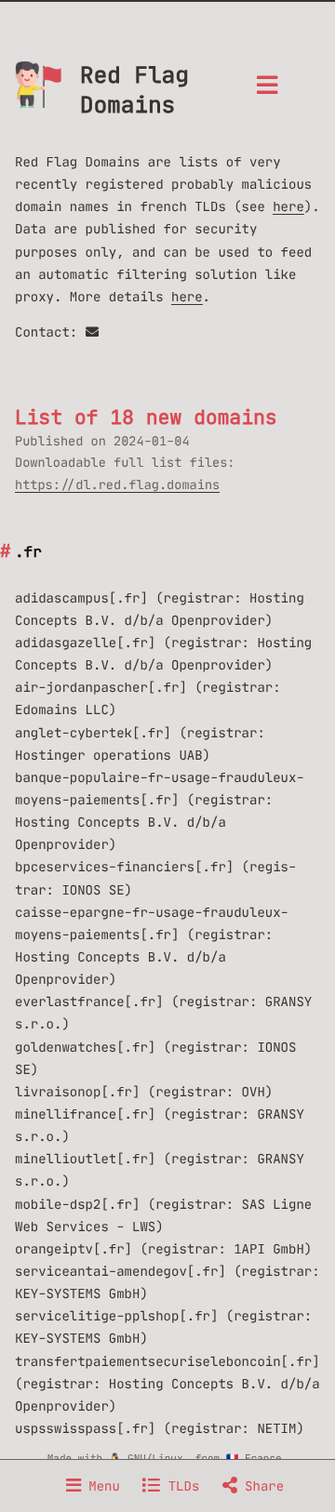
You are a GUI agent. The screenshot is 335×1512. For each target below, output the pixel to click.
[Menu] (267, 91)
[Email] (92, 332)
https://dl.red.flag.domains (117, 485)
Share (260, 1486)
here (288, 206)
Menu (100, 1486)
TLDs (179, 1486)
